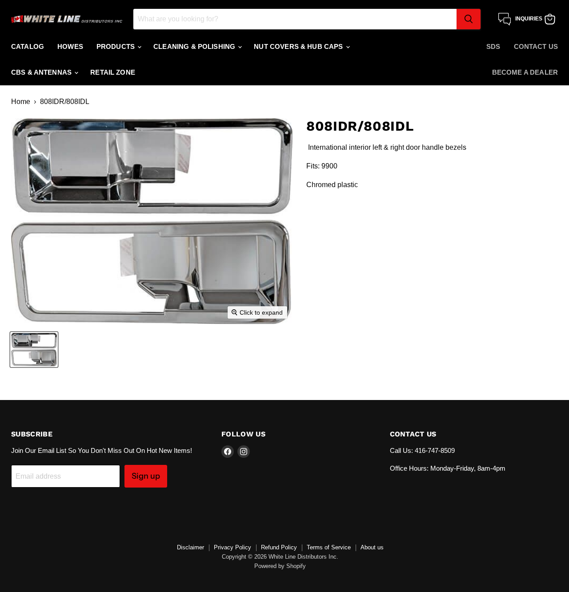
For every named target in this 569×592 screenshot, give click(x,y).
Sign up (146, 476)
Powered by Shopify (280, 566)
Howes (70, 46)
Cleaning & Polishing (195, 46)
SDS (493, 46)
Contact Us (536, 46)
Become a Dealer (525, 72)
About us (372, 547)
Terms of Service (329, 547)
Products (116, 46)
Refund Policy (279, 547)
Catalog (27, 46)
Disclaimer (190, 547)
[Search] (469, 19)
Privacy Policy (232, 547)
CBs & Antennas (42, 72)
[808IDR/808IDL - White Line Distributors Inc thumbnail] (34, 349)
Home (20, 101)
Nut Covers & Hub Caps (299, 46)
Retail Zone (112, 72)
